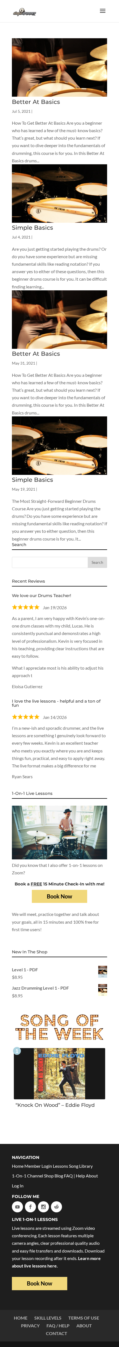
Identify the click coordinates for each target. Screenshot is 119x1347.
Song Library (81, 1166)
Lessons (60, 1166)
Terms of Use (83, 1317)
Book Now (59, 896)
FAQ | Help (74, 1175)
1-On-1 (19, 1175)
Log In (18, 1185)
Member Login (38, 1166)
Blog (59, 1175)
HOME (20, 1317)
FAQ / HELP (57, 1325)
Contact (56, 1333)
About (92, 1175)
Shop (49, 1175)
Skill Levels (47, 1317)
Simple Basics (32, 227)
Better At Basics (36, 101)
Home (18, 1166)
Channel (35, 1175)
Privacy (30, 1325)
